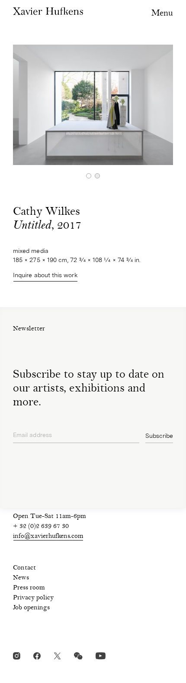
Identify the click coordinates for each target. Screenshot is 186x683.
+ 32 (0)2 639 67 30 (41, 526)
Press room (29, 588)
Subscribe (159, 435)
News (21, 578)
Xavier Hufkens (48, 11)
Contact (24, 568)
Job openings (31, 608)
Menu (162, 13)
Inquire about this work (45, 275)
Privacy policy (33, 598)
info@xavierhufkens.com (48, 536)
